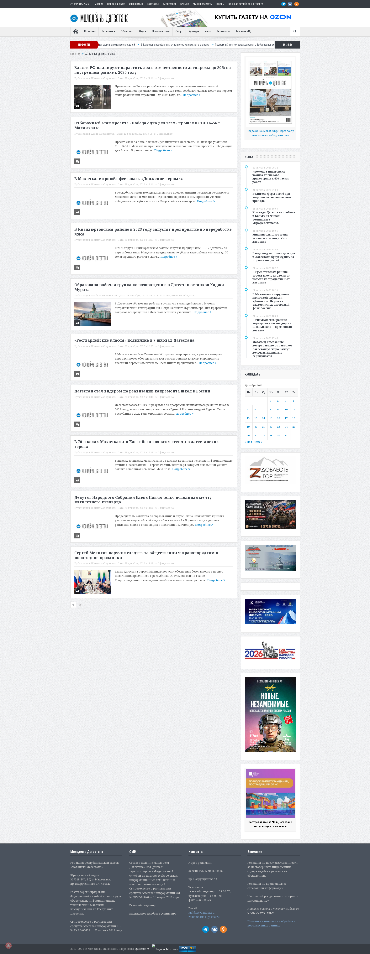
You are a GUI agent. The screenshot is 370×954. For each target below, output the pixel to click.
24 (286, 426)
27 (256, 435)
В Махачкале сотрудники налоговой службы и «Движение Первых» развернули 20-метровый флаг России (270, 301)
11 (293, 409)
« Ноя (248, 442)
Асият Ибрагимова (102, 133)
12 (248, 418)
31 (286, 435)
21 (263, 426)
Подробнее (191, 95)
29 (271, 435)
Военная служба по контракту (246, 3)
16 (278, 418)
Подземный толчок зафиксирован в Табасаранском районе (206, 44)
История (165, 295)
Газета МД (153, 3)
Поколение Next (116, 3)
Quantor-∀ (142, 949)
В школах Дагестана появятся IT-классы (269, 44)
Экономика (108, 31)
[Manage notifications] (8, 945)
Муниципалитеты (202, 3)
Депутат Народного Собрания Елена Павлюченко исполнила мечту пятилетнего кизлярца (143, 500)
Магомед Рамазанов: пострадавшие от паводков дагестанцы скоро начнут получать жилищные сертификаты (272, 349)
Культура (194, 31)
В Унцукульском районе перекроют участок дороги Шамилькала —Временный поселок (272, 325)
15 (271, 418)
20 (256, 426)
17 (286, 418)
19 (248, 426)
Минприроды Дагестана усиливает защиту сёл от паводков (270, 238)
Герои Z (220, 3)
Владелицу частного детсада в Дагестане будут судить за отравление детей (273, 256)
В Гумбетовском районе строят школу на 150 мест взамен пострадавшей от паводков (271, 277)
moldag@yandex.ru (201, 912)
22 (271, 426)
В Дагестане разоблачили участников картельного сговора (132, 44)
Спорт (179, 31)
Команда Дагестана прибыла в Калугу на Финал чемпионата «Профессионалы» (273, 217)
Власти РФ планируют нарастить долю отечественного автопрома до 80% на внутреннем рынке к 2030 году (152, 70)
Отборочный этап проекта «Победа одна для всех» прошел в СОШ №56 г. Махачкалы (147, 125)
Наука (142, 31)
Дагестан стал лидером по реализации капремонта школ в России (142, 391)
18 (293, 418)
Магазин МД (243, 31)
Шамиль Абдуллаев (103, 78)
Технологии (223, 31)
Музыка (184, 3)
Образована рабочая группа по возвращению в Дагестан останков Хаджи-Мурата (149, 287)
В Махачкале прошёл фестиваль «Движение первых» (128, 178)
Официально (136, 3)
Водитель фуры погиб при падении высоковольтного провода (271, 197)
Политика (90, 31)
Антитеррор (170, 3)
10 (286, 409)
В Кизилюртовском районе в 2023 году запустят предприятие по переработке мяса (153, 232)
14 (263, 418)
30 (278, 435)
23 (278, 426)
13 (256, 418)
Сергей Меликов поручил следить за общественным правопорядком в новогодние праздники (146, 555)
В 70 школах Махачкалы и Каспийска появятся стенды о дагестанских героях (146, 444)
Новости (176, 295)
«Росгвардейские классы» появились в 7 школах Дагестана (134, 340)
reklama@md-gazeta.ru (204, 917)
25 (293, 426)
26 (248, 435)
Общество (127, 31)
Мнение (99, 3)
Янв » (258, 442)
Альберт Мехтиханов (104, 295)
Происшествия (161, 31)
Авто (208, 31)
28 (263, 435)
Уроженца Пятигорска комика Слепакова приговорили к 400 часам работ (270, 177)
